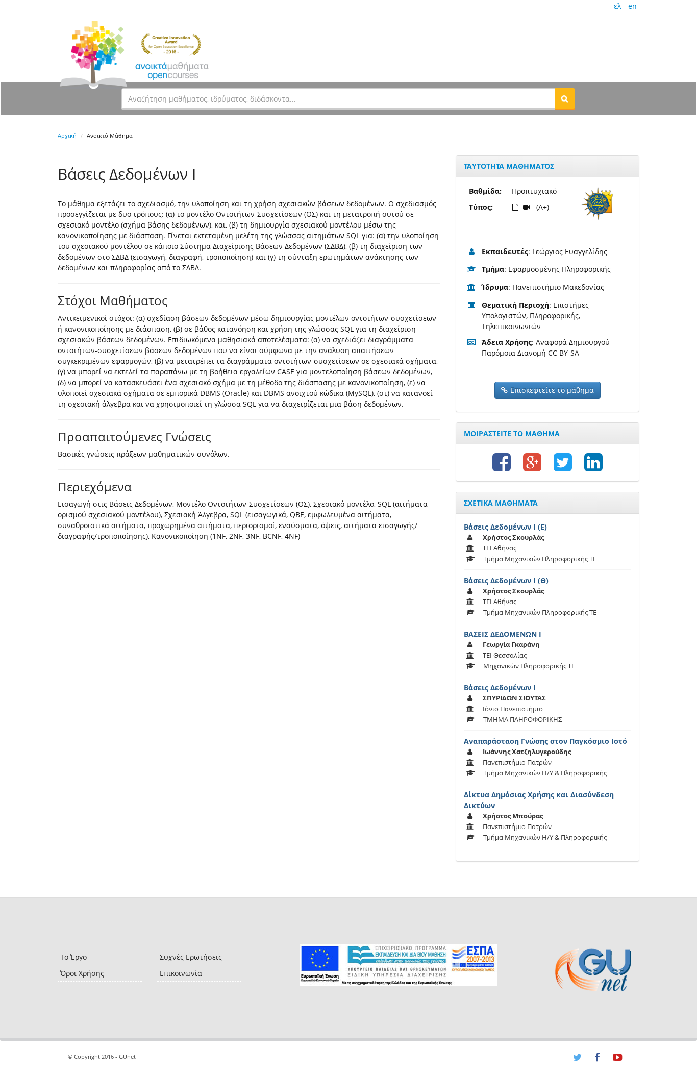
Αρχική (67, 135)
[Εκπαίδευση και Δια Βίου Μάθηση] (398, 965)
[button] (565, 98)
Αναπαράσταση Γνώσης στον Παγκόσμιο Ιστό (545, 741)
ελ (617, 6)
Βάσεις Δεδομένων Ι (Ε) (505, 527)
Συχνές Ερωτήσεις (191, 957)
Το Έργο (73, 957)
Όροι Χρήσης (82, 973)
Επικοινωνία (181, 973)
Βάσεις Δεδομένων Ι (500, 687)
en (632, 6)
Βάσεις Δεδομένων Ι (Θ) (506, 580)
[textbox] (338, 98)
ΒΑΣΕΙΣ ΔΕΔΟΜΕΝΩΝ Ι (502, 634)
